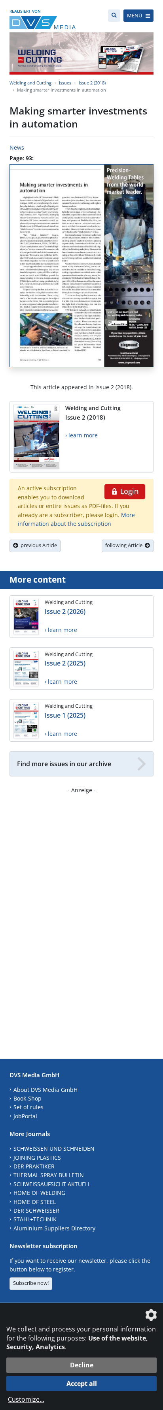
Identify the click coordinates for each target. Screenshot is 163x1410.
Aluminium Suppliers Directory (54, 1228)
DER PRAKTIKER (34, 1166)
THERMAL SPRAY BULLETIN (48, 1175)
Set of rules (28, 1107)
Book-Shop (27, 1098)
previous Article (37, 545)
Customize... (26, 1399)
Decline (81, 1365)
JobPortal (25, 1116)
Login (128, 491)
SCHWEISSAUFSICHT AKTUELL (52, 1184)
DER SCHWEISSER (36, 1210)
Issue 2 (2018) (92, 83)
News (16, 147)
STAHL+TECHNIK (35, 1219)
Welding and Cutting (30, 83)
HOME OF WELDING (39, 1192)
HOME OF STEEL (34, 1202)
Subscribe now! (31, 1282)
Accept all (81, 1383)
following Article (125, 545)
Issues (65, 83)
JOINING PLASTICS (37, 1157)
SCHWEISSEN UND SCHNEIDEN (54, 1148)
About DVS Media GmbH (45, 1089)
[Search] (114, 15)
